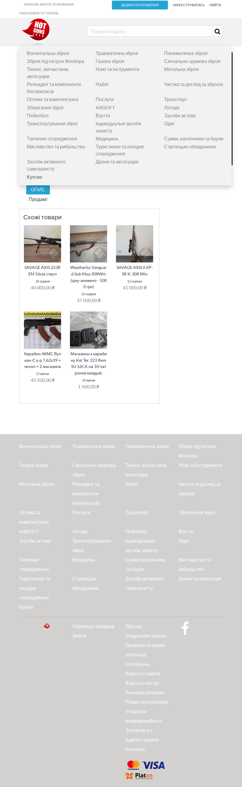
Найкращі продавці (93, 626)
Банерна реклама (144, 692)
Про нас (134, 626)
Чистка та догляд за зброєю (193, 84)
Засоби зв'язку (180, 115)
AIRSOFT (105, 107)
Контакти (135, 749)
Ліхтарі (171, 107)
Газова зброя (110, 61)
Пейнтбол (37, 115)
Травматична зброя (117, 53)
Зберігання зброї (45, 107)
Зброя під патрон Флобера (55, 61)
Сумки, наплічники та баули (193, 138)
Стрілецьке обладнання (190, 146)
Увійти (215, 5)
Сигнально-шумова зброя (192, 61)
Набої (102, 84)
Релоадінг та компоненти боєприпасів (85, 493)
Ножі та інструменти (117, 69)
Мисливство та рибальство (56, 146)
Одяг (169, 123)
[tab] (38, 189)
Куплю (26, 607)
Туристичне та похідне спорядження (34, 588)
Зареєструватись (189, 5)
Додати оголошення (139, 5)
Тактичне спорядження (52, 138)
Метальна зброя (181, 69)
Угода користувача (145, 635)
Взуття (103, 115)
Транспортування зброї (52, 123)
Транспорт (175, 99)
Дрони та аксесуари (117, 161)
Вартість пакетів (143, 673)
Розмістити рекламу (147, 702)
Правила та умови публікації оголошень (145, 654)
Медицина (107, 138)
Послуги (105, 99)
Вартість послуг (142, 683)
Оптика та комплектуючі (53, 99)
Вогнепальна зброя (48, 53)
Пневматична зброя (185, 53)
